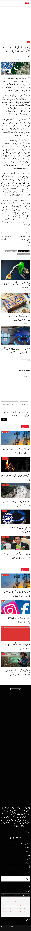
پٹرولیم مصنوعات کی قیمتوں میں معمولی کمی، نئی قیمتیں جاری (15, 285)
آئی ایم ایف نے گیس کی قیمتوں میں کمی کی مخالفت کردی (16, 529)
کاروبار (28, 42)
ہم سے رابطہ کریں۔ (7, 928)
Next (23, 360)
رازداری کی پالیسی (24, 928)
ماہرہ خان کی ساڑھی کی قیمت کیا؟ (6, 237)
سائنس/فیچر (3, 432)
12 (20, 905)
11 (24, 905)
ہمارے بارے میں (14, 928)
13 (15, 905)
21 (11, 908)
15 (7, 905)
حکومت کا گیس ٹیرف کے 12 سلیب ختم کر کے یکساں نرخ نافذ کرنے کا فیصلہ (16, 350)
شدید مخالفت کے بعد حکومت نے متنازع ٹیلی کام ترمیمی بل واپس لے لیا (16, 450)
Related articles (24, 251)
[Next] (25, 563)
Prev (27, 360)
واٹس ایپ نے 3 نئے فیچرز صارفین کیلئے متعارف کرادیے (17, 645)
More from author (11, 251)
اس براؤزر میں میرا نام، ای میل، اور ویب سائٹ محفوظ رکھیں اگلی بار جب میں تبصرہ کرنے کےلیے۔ (16, 413)
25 (24, 911)
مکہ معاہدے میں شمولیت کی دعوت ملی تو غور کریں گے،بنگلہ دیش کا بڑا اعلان (16, 555)
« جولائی (28, 919)
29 (7, 911)
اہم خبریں (7, 432)
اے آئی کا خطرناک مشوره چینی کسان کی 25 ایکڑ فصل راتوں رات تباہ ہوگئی (16, 672)
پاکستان (3, 458)
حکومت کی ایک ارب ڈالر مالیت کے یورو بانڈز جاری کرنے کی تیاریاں (17, 317)
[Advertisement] (15, 23)
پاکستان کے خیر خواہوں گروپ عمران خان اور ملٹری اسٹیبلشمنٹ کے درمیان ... (24, 240)
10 (28, 905)
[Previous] (27, 563)
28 (11, 911)
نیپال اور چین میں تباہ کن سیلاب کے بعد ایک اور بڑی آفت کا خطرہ (16, 503)
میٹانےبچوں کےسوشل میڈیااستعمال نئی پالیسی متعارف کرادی (17, 619)
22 (7, 908)
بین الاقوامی (3, 485)
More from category (23, 254)
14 (11, 905)
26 (20, 911)
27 (15, 911)
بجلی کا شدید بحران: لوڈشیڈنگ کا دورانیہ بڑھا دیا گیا (15, 477)
